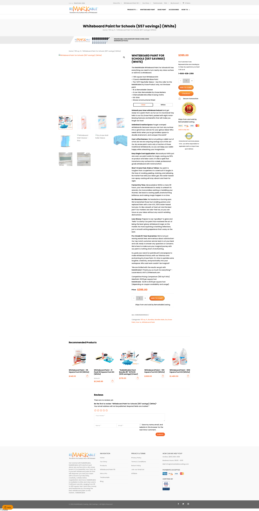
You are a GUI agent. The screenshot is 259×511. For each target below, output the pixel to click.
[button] (124, 57)
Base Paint (162, 10)
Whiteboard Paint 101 (131, 3)
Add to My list (183, 130)
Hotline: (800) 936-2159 (171, 457)
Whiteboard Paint (147, 10)
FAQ (165, 3)
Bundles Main (159, 320)
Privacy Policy (136, 458)
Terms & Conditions (138, 462)
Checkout (186, 93)
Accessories (174, 10)
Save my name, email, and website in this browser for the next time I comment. (151, 427)
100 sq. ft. (112, 30)
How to (138, 322)
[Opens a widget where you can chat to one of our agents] (7, 507)
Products (131, 10)
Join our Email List (137, 470)
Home (105, 30)
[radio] (143, 104)
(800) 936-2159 (79, 3)
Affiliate (134, 473)
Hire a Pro (116, 3)
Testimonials (157, 3)
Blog (101, 481)
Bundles (151, 320)
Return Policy (136, 466)
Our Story (145, 3)
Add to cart (157, 298)
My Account (175, 3)
